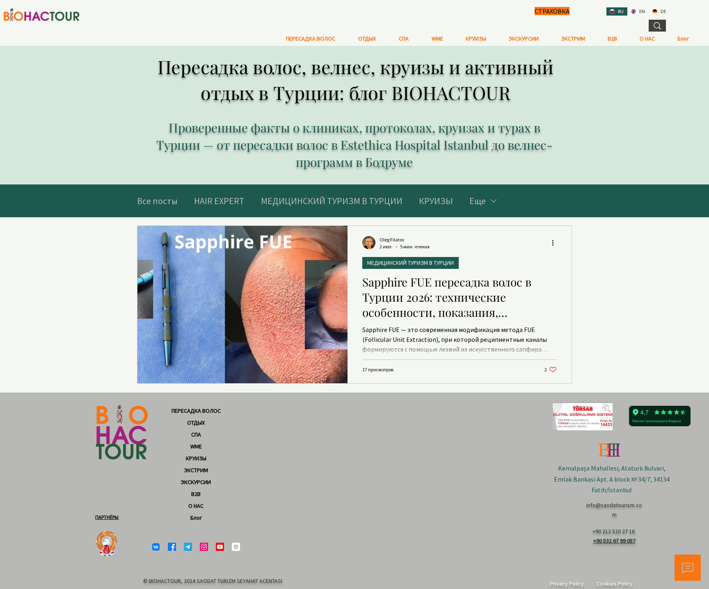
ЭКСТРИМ (196, 470)
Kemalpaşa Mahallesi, (589, 468)
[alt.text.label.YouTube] (220, 547)
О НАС (196, 505)
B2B (196, 494)
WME (196, 446)
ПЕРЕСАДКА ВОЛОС (196, 410)
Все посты (157, 201)
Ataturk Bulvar (641, 468)
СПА (196, 434)
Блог (196, 517)
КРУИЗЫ (436, 201)
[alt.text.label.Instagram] (204, 547)
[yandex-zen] (236, 547)
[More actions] (555, 243)
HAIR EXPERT (219, 201)
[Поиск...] (657, 26)
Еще (477, 201)
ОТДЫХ (196, 422)
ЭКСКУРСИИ (196, 482)
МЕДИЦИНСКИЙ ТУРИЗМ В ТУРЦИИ (332, 201)
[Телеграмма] (188, 547)
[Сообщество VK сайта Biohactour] (156, 547)
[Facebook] (172, 547)
